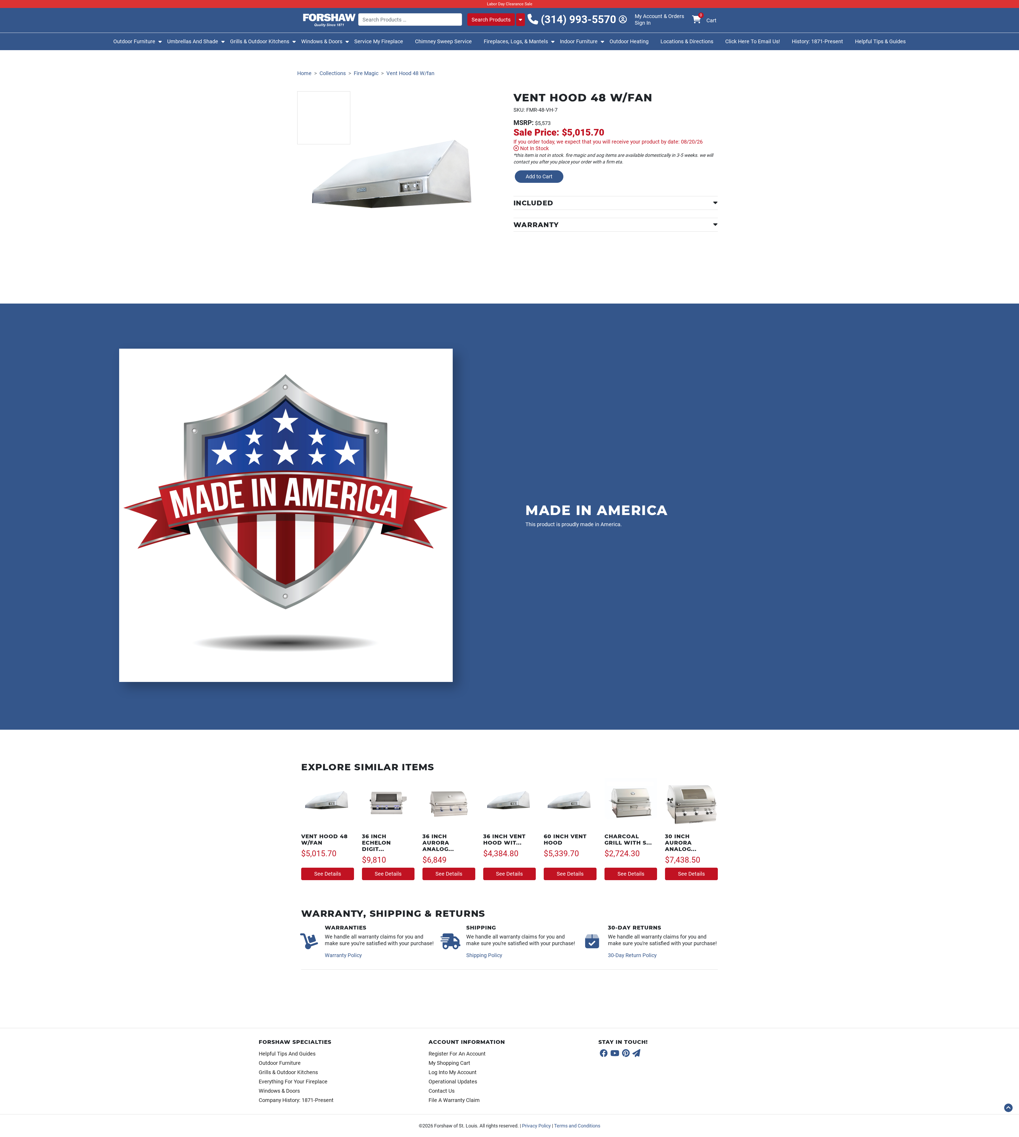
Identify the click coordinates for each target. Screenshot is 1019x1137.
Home (304, 73)
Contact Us (442, 1091)
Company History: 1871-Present (296, 1100)
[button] (1008, 1108)
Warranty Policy (343, 955)
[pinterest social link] (626, 1053)
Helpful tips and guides (287, 1053)
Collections (332, 73)
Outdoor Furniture (134, 41)
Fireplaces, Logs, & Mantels (516, 41)
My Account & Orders (659, 16)
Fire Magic (366, 73)
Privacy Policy (536, 1126)
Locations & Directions (686, 41)
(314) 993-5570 (577, 19)
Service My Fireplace (378, 41)
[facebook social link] (604, 1053)
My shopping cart (449, 1063)
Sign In (643, 23)
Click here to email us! (752, 41)
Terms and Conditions (577, 1126)
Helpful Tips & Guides (880, 41)
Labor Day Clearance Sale (509, 4)
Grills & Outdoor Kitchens (259, 41)
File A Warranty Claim (454, 1100)
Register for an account (457, 1053)
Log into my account (453, 1072)
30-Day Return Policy (632, 955)
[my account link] (627, 19)
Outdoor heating (629, 41)
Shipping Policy (484, 955)
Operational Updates (453, 1081)
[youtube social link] (614, 1053)
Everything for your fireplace (293, 1081)
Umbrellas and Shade (192, 41)
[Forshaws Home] (329, 19)
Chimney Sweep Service (443, 41)
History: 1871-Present (817, 41)
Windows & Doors (321, 41)
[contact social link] (636, 1053)
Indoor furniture (579, 41)
